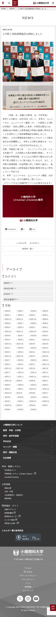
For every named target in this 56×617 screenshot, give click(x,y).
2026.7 (20, 311)
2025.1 (45, 327)
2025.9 (45, 319)
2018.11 (45, 401)
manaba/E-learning (11, 477)
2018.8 (32, 405)
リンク (28, 583)
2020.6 (7, 385)
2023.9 (32, 344)
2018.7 (45, 405)
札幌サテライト (10, 509)
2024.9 (45, 331)
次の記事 (34, 243)
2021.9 (32, 368)
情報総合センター (11, 516)
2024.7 (20, 335)
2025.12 (8, 319)
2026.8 (7, 311)
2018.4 (33, 409)
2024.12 (8, 331)
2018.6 (7, 409)
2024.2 (20, 340)
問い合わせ (28, 572)
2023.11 (8, 344)
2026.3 (20, 315)
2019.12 (32, 389)
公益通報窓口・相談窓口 (13, 495)
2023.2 (20, 352)
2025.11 (19, 319)
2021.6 (20, 372)
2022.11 (8, 356)
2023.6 (20, 348)
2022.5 (33, 360)
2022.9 (32, 356)
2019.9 (19, 393)
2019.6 (7, 397)
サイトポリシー (28, 579)
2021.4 (45, 372)
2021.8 (45, 368)
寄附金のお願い (10, 523)
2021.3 (7, 377)
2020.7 (45, 381)
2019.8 (32, 393)
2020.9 (19, 381)
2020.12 (32, 377)
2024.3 (7, 340)
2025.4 (7, 327)
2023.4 (45, 348)
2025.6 (33, 323)
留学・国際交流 (10, 452)
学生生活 (7, 441)
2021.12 (45, 364)
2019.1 (20, 401)
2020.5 (20, 385)
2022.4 (45, 360)
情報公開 (7, 488)
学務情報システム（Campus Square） (18, 474)
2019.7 (45, 393)
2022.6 (20, 360)
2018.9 (19, 405)
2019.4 (33, 397)
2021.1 (20, 377)
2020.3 (45, 385)
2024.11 (19, 331)
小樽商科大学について (13, 425)
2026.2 (32, 315)
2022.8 (45, 356)
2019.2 (7, 401)
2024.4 (45, 335)
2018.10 (8, 405)
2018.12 (32, 401)
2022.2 (20, 364)
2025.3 (20, 327)
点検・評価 (8, 491)
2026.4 (7, 315)
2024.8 (7, 335)
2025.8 (7, 323)
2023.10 (19, 344)
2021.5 (33, 372)
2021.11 (8, 368)
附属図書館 (8, 513)
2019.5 (20, 397)
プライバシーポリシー (28, 576)
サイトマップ (28, 591)
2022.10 (19, 356)
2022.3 (7, 364)
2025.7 (20, 323)
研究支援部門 (9, 299)
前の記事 (21, 243)
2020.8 (32, 381)
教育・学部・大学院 (12, 430)
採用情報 (28, 587)
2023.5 (33, 348)
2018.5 (20, 409)
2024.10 (32, 331)
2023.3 (7, 352)
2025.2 (32, 327)
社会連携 (7, 458)
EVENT (7, 294)
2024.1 (32, 340)
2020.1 (20, 389)
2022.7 (7, 360)
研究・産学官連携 (11, 436)
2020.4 (33, 385)
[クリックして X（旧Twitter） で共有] (23, 229)
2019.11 (45, 389)
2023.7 (7, 348)
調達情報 (7, 498)
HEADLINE (9, 288)
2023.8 (45, 344)
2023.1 (32, 352)
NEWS (12, 9)
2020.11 (45, 377)
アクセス (28, 568)
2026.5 (45, 311)
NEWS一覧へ (28, 249)
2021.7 (7, 372)
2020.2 (7, 389)
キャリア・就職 (10, 447)
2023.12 (45, 340)
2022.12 (45, 352)
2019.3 (45, 397)
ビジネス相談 (9, 520)
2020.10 (8, 381)
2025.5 (45, 323)
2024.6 (33, 335)
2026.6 (33, 311)
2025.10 (32, 319)
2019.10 (8, 393)
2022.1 (32, 364)
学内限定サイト (10, 470)
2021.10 (19, 368)
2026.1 (45, 315)
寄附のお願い (15, 2)
